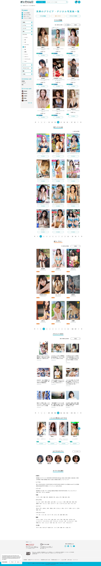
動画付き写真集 (55, 490)
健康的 (25, 51)
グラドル (39, 519)
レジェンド (49, 522)
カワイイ (68, 508)
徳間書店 (46, 479)
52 (72, 236)
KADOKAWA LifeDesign (56, 477)
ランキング (24, 82)
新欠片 (49, 479)
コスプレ (39, 497)
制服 (46, 497)
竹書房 (42, 479)
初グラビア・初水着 (48, 527)
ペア (38, 514)
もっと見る (76, 451)
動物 (62, 527)
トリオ (44, 514)
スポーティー (26, 56)
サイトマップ (75, 559)
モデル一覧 (30, 102)
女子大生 (72, 519)
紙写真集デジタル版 (40, 490)
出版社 (24, 22)
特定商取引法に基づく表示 (45, 559)
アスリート (61, 522)
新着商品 (23, 81)
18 (64, 122)
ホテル (57, 514)
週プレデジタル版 (27, 14)
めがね (59, 497)
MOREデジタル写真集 (65, 484)
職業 (23, 71)
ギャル (25, 61)
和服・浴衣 (66, 497)
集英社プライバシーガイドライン (34, 559)
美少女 (39, 508)
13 (49, 122)
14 (52, 122)
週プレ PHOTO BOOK (40, 484)
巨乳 (25, 39)
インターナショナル (64, 503)
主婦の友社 (73, 477)
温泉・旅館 (64, 514)
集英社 (69, 477)
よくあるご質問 (63, 559)
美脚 (69, 501)
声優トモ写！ (38, 492)
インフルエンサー (72, 521)
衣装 (23, 31)
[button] (79, 428)
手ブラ (39, 527)
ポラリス (43, 492)
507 (75, 328)
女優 (53, 519)
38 (74, 122)
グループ (50, 514)
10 (68, 236)
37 (71, 122)
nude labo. (48, 492)
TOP (21, 5)
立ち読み (43, 55)
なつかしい (60, 508)
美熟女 (53, 508)
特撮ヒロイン (40, 522)
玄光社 (63, 477)
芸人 (55, 522)
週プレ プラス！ (27, 16)
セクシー (76, 508)
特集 (22, 84)
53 (75, 236)
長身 (25, 49)
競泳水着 (52, 497)
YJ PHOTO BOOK (49, 484)
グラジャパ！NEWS (27, 18)
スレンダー (26, 37)
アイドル (47, 519)
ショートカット (26, 44)
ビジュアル (25, 34)
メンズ (57, 527)
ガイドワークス (43, 477)
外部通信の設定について (55, 559)
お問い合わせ (69, 559)
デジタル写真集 (27, 12)
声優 (66, 519)
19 (67, 122)
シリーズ (24, 28)
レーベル (24, 25)
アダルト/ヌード (69, 522)
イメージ (24, 64)
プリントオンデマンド (72, 490)
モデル (60, 519)
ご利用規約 (25, 559)
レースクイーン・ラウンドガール (44, 521)
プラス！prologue (47, 490)
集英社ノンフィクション (50, 485)
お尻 (25, 42)
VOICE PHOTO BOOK (62, 490)
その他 (24, 74)
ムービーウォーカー (65, 479)
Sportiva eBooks (59, 485)
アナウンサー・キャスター (60, 521)
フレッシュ (26, 54)
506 (72, 328)
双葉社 (59, 479)
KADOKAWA (49, 477)
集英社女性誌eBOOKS (40, 485)
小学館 (77, 477)
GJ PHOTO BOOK (56, 484)
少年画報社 (38, 479)
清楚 (38, 509)
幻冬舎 (66, 477)
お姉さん (46, 508)
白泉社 (52, 479)
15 (55, 122)
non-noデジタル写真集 (74, 484)
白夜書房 (56, 479)
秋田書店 (38, 477)
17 (61, 122)
